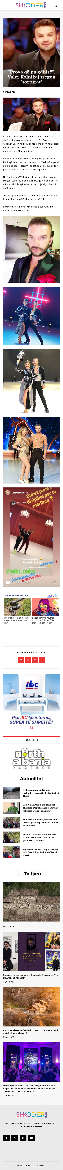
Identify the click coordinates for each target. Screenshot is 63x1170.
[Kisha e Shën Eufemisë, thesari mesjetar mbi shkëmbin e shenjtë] (31, 1006)
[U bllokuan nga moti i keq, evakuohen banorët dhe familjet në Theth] (11, 793)
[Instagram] (14, 1138)
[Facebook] (21, 660)
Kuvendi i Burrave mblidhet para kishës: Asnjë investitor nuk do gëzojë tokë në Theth (39, 837)
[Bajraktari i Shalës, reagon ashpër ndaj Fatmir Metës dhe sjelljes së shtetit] (11, 852)
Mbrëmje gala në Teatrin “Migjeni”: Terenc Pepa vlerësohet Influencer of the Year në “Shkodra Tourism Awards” (29, 1088)
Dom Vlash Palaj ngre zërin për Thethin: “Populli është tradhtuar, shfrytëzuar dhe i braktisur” (40, 807)
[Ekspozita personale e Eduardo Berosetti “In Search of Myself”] (31, 951)
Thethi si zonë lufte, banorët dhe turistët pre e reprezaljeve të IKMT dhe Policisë (41, 822)
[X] (28, 660)
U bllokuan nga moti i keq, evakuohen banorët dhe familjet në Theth (41, 792)
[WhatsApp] (42, 660)
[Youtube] (31, 1138)
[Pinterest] (35, 660)
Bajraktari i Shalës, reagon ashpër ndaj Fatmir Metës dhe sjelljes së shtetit (40, 852)
